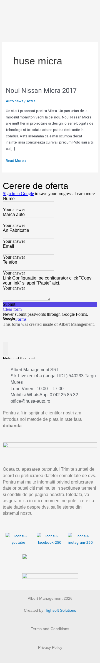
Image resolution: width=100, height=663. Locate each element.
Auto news (14, 101)
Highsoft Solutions (60, 610)
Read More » (16, 160)
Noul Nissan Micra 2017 (41, 90)
